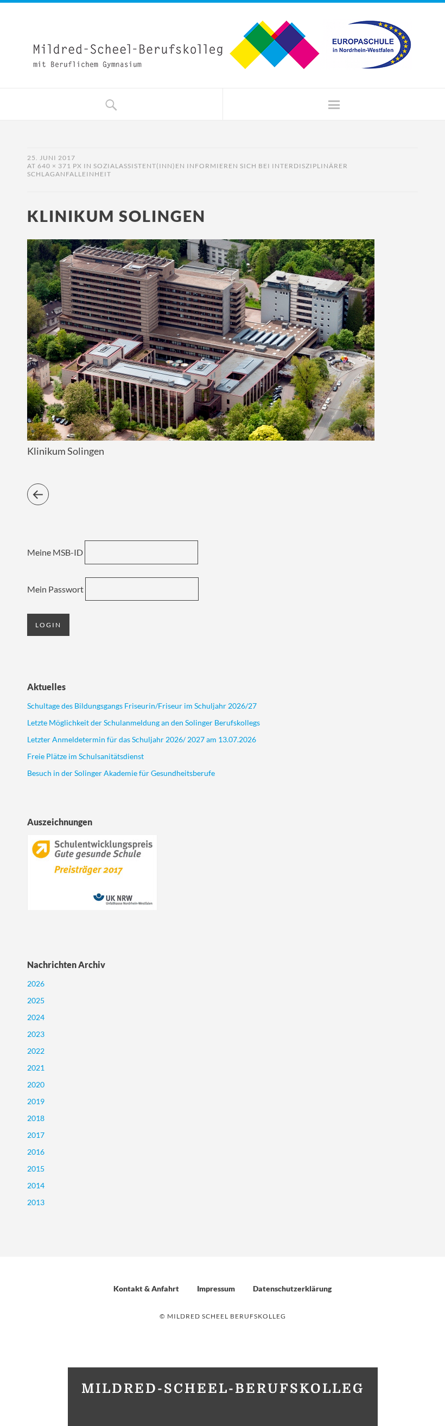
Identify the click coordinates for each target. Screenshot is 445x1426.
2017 (35, 1134)
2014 (35, 1185)
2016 (35, 1151)
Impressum (216, 1288)
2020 (35, 1084)
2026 (35, 983)
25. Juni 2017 (51, 158)
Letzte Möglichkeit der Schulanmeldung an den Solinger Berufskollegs (143, 722)
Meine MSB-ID (55, 552)
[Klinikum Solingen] (200, 437)
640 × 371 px (59, 166)
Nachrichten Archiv (66, 964)
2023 (35, 1034)
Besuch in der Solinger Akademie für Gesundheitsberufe (121, 773)
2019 (35, 1101)
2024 (35, 1017)
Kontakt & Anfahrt (146, 1288)
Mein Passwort (55, 589)
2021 (35, 1067)
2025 (35, 1000)
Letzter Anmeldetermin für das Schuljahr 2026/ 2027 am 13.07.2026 (141, 739)
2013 (35, 1202)
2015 (35, 1168)
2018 (35, 1118)
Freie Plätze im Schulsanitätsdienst (85, 756)
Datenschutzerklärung (292, 1288)
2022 (35, 1050)
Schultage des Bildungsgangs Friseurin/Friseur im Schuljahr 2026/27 (142, 705)
